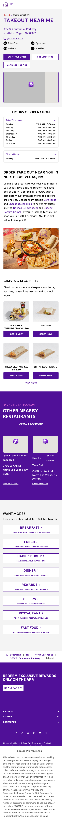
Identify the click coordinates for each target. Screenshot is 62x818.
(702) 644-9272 (15, 38)
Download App (13, 688)
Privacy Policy (32, 789)
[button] (31, 711)
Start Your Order (17, 57)
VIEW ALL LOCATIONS (31, 424)
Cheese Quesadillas (20, 204)
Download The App (17, 65)
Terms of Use (17, 812)
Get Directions (45, 57)
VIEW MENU (31, 383)
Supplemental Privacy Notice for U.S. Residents (26, 792)
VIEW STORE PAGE (10, 483)
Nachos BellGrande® (25, 208)
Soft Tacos (50, 200)
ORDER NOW (16, 334)
